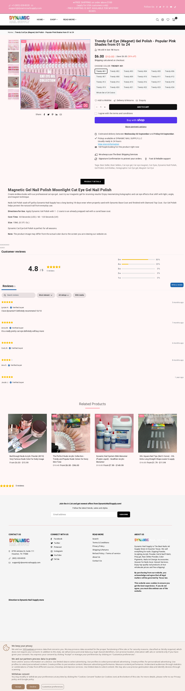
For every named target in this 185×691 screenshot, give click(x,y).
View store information (108, 144)
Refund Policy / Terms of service (106, 553)
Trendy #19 (101, 87)
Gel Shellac (110, 168)
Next (87, 74)
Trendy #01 (101, 71)
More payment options (135, 127)
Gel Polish (99, 168)
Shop (53, 19)
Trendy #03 (128, 71)
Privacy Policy (98, 546)
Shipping (99, 60)
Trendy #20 (114, 87)
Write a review (177, 285)
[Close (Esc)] (1, 244)
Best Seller (105, 165)
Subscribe (124, 514)
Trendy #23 (156, 87)
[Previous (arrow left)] (1, 247)
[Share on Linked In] (57, 114)
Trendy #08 (114, 77)
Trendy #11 (156, 77)
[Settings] (162, 19)
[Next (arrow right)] (3, 247)
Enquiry (142, 100)
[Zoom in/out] (8, 244)
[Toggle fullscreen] (6, 244)
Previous (22, 74)
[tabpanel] (92, 341)
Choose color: (109, 66)
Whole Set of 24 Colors (105, 93)
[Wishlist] (168, 19)
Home (40, 19)
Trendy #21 (128, 87)
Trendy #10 (142, 77)
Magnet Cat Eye (146, 168)
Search (95, 539)
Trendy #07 (101, 77)
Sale (24, 41)
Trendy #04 (142, 71)
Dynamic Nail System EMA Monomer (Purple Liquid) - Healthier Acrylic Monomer (111, 459)
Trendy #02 (114, 71)
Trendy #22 (142, 87)
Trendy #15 (128, 82)
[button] (139, 259)
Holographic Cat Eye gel (127, 168)
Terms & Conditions (100, 542)
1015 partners (29, 649)
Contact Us (97, 561)
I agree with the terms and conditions (115, 113)
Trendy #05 (156, 71)
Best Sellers (116, 165)
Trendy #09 (128, 77)
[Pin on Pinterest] (52, 114)
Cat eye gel (127, 165)
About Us (96, 557)
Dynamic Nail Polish (167, 165)
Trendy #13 (101, 82)
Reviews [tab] (9, 286)
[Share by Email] (61, 114)
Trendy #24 (169, 87)
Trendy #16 (142, 82)
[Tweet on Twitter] (48, 114)
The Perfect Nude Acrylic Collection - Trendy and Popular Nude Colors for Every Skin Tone (70, 459)
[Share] (3, 244)
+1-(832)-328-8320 (20, 5)
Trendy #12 (169, 77)
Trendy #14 (114, 82)
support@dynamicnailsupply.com (26, 562)
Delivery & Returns (125, 100)
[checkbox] (79, 295)
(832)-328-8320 (18, 558)
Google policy (27, 679)
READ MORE (69, 19)
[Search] (157, 19)
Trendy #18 (169, 82)
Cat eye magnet (140, 165)
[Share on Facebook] (44, 114)
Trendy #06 (169, 71)
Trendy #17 (156, 82)
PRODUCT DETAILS (92, 181)
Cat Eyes (153, 165)
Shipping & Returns (100, 550)
